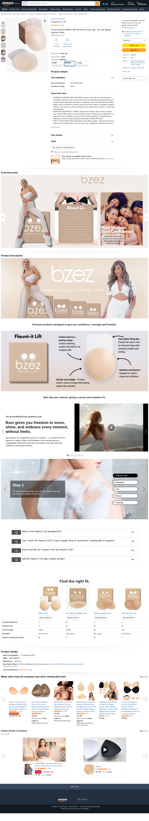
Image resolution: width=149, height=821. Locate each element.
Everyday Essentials (129, 9)
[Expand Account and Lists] (124, 4)
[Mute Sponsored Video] (63, 759)
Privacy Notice (73, 806)
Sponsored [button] (4, 734)
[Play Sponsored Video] (104, 750)
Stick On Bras (82, 14)
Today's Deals (55, 9)
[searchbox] (61, 3)
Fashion (78, 9)
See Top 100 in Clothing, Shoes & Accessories (66, 664)
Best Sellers (43, 9)
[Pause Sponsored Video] (63, 755)
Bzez (132, 57)
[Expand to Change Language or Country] (108, 4)
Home (142, 9)
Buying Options (45, 617)
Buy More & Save (113, 9)
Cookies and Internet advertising (89, 806)
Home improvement (97, 9)
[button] (4, 9)
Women (24, 14)
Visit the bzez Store (58, 19)
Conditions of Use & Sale (59, 806)
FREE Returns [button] (56, 35)
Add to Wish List (129, 78)
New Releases (68, 9)
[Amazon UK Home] (62, 800)
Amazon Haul (14, 9)
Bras (75, 14)
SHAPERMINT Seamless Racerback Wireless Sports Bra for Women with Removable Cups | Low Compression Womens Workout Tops (48, 765)
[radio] (3, 24)
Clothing (31, 14)
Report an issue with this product (66, 152)
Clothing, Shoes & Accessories (10, 14)
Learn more (109, 158)
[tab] (68, 455)
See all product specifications (63, 147)
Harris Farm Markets (29, 9)
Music (86, 9)
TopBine (98, 766)
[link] (18, 705)
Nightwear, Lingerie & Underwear (45, 14)
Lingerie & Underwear (65, 14)
